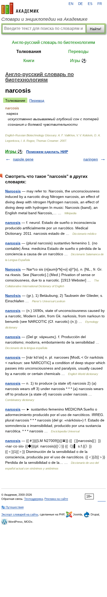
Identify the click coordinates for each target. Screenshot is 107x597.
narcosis (13, 222)
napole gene (23, 159)
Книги (28, 60)
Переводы (78, 51)
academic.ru (20, 8)
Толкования (28, 51)
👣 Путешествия (12, 507)
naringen (90, 159)
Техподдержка (33, 498)
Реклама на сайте (56, 498)
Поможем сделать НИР (47, 152)
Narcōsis (13, 295)
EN (71, 4)
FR (99, 4)
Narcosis (13, 191)
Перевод (36, 100)
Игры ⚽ (78, 60)
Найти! (95, 29)
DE (80, 4)
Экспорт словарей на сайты (19, 514)
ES (90, 4)
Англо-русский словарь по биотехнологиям (53, 42)
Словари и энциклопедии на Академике (44, 19)
